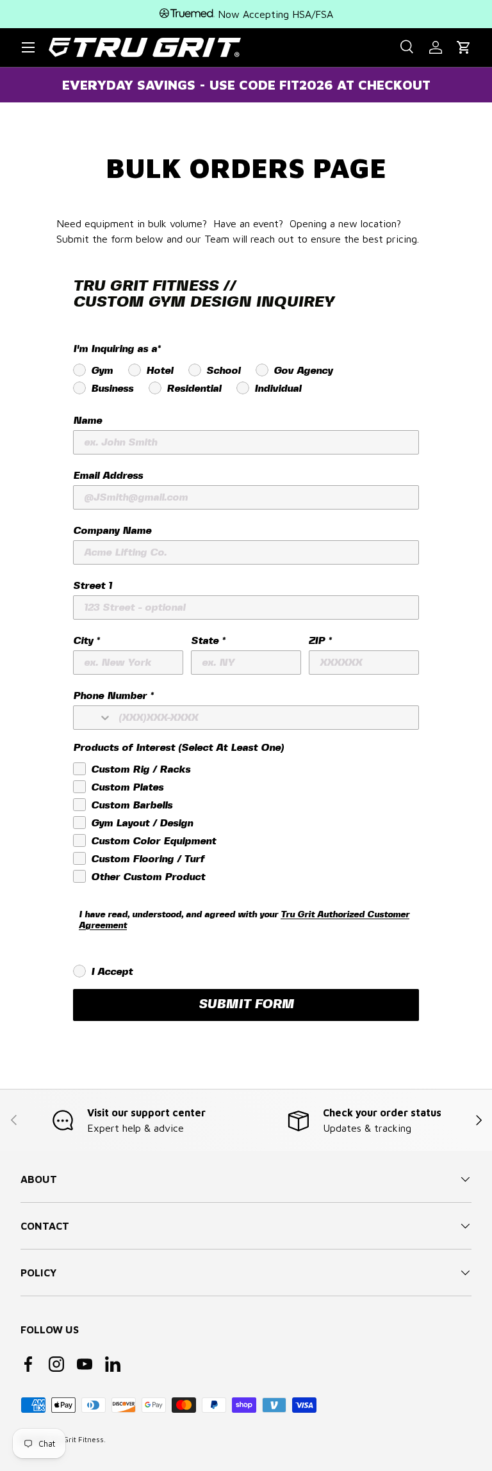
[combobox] (93, 717)
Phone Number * (113, 696)
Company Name (112, 531)
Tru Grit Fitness (76, 1439)
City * (86, 641)
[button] (464, 47)
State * (208, 641)
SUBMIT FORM (246, 1005)
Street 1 (92, 586)
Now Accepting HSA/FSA (274, 14)
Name (87, 421)
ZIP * (320, 641)
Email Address (108, 476)
